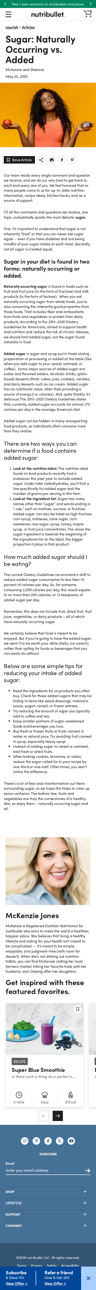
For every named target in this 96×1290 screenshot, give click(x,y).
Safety (52, 1265)
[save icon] (78, 1009)
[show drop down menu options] (8, 15)
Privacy (36, 1265)
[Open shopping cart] (87, 14)
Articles (28, 27)
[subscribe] (87, 1170)
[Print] (52, 160)
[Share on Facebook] (62, 160)
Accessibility (70, 1265)
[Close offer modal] (88, 1278)
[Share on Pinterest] (72, 160)
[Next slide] (58, 1116)
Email (10, 1163)
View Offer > (16, 1283)
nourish (12, 27)
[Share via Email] (41, 160)
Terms (21, 1265)
